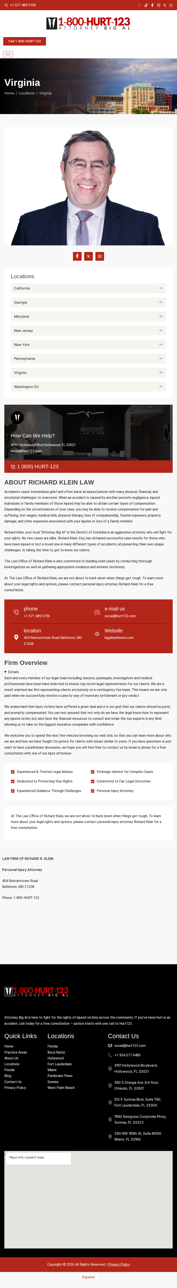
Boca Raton (56, 1052)
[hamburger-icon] (8, 54)
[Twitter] (164, 5)
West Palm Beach (61, 1088)
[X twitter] (88, 256)
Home (8, 1046)
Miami (51, 1070)
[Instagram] (158, 5)
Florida (9, 1070)
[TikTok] (146, 5)
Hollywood (55, 1058)
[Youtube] (171, 5)
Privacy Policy (15, 1088)
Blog (7, 1076)
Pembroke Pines (60, 1076)
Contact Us (13, 1082)
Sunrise (52, 1082)
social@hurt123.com (26, 451)
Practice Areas (15, 1052)
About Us (11, 1058)
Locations (11, 1064)
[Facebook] (152, 5)
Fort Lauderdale (59, 1064)
